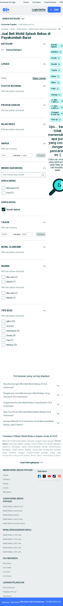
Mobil (13, 29)
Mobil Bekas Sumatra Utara (14, 523)
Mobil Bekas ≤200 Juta (12, 543)
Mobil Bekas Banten (11, 515)
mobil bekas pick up (26, 24)
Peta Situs (7, 563)
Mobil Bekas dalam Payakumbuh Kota (60, 29)
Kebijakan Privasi (10, 592)
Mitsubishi (7, 492)
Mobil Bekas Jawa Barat (12, 511)
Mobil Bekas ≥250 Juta (12, 552)
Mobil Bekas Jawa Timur (13, 519)
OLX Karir (6, 572)
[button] (7, 2)
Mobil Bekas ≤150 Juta (12, 539)
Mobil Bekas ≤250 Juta (12, 548)
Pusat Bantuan (9, 588)
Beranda (4, 29)
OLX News (7, 576)
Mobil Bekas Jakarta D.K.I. (13, 507)
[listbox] (62, 46)
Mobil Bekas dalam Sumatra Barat (43, 29)
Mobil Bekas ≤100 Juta (12, 535)
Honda (5, 484)
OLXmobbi (7, 568)
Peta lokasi (15, 602)
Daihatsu (6, 479)
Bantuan (5, 602)
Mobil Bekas (22, 29)
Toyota (5, 475)
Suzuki (5, 488)
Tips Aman (7, 596)
